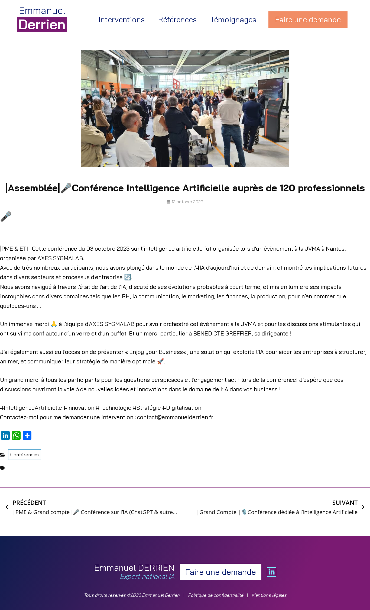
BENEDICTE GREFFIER (222, 333)
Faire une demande (308, 19)
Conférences (24, 454)
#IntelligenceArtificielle (31, 407)
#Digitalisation (181, 407)
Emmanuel (42, 18)
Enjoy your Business (156, 351)
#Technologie (112, 407)
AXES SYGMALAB (60, 258)
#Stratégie (146, 407)
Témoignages (233, 19)
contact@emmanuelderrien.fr (175, 417)
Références (177, 19)
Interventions (121, 19)
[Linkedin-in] (271, 572)
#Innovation (78, 407)
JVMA (313, 248)
